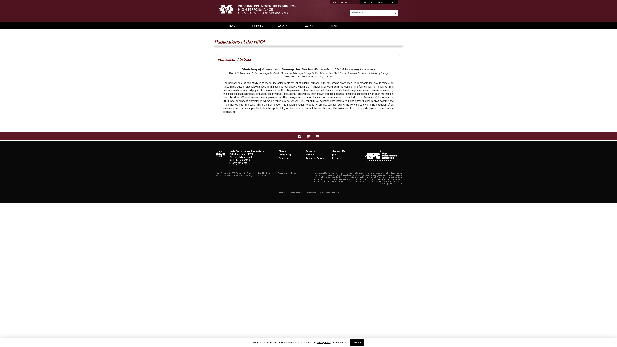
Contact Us (338, 150)
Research (308, 25)
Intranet (337, 158)
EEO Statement (238, 173)
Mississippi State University (227, 11)
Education (283, 25)
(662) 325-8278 (239, 163)
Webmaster (311, 192)
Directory (344, 2)
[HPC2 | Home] (262, 11)
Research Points (376, 2)
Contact (354, 2)
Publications (390, 2)
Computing (257, 25)
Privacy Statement (222, 173)
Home (232, 25)
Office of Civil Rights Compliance (350, 181)
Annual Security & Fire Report (284, 173)
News (364, 2)
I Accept (356, 342)
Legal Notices (264, 173)
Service (334, 25)
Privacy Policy (324, 342)
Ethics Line (251, 173)
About (334, 2)
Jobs (334, 154)
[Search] (395, 13)
